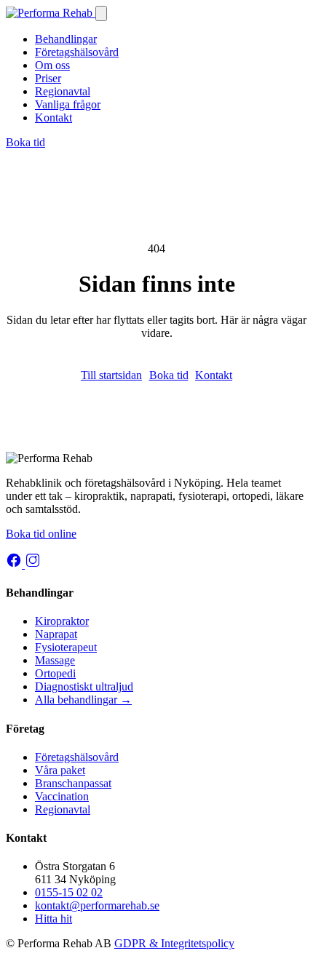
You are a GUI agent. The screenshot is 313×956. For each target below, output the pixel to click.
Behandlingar (66, 39)
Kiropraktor (62, 621)
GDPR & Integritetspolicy (174, 943)
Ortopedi (55, 673)
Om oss (52, 65)
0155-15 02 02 (69, 892)
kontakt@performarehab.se (97, 905)
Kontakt (53, 117)
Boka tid (25, 142)
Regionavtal (62, 91)
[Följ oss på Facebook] (15, 564)
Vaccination (62, 796)
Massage (55, 660)
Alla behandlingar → (83, 699)
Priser (48, 78)
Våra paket (60, 770)
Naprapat (56, 634)
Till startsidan (111, 375)
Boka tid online (41, 533)
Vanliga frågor (67, 104)
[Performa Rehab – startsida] (50, 13)
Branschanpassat (73, 783)
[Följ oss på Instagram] (33, 564)
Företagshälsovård (77, 52)
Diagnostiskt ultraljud (84, 686)
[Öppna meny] (101, 13)
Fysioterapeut (66, 647)
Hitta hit (53, 918)
